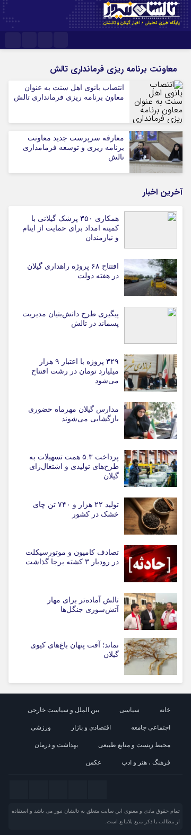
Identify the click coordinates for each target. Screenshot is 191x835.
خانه (165, 710)
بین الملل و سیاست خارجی (63, 710)
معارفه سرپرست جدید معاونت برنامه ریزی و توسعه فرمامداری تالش (73, 147)
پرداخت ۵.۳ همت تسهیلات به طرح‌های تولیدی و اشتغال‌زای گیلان (74, 466)
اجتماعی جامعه (150, 727)
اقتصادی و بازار (91, 727)
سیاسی (129, 710)
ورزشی (41, 727)
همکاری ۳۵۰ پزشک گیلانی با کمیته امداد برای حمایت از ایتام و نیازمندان (70, 228)
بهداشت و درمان (56, 745)
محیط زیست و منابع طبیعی (134, 745)
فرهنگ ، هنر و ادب (145, 762)
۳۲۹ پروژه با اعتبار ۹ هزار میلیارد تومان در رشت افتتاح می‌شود (75, 371)
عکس (93, 762)
